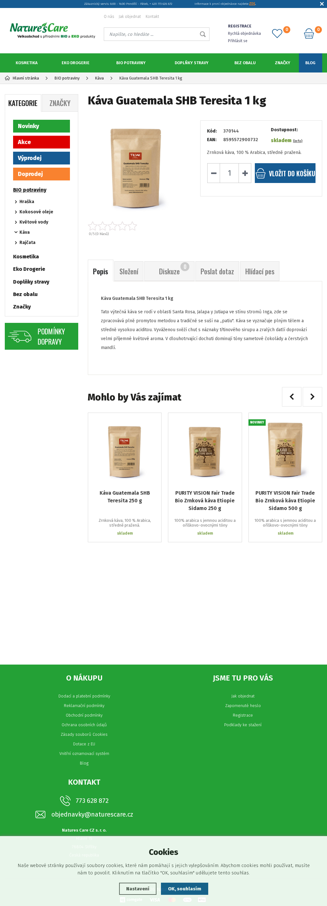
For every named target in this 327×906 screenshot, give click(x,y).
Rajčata (27, 242)
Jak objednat (130, 16)
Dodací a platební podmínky (84, 696)
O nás (109, 16)
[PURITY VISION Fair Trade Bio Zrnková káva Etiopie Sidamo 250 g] (204, 449)
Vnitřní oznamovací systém (84, 753)
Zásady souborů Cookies (84, 734)
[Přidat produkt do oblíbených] (152, 422)
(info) (297, 141)
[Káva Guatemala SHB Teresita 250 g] (124, 449)
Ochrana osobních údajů (84, 724)
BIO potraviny (131, 62)
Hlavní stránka (25, 78)
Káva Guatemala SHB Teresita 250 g (125, 497)
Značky (282, 62)
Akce (24, 142)
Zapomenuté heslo (243, 705)
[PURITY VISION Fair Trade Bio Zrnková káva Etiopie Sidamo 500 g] (285, 449)
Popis (100, 271)
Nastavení (137, 889)
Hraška (26, 201)
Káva (24, 232)
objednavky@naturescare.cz (92, 814)
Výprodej (30, 158)
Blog (310, 62)
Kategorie (22, 103)
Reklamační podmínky (84, 705)
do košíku (292, 173)
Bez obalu (245, 62)
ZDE (252, 4)
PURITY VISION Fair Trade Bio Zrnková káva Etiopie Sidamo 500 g (285, 500)
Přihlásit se (237, 41)
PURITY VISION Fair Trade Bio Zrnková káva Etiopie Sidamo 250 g (205, 500)
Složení (128, 271)
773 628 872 (92, 800)
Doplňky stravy (192, 62)
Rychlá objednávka (244, 33)
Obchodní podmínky (84, 715)
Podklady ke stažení (243, 724)
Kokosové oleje (36, 212)
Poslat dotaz (217, 271)
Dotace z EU (84, 744)
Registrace (243, 715)
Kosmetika (27, 62)
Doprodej (30, 174)
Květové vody (33, 222)
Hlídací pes (259, 271)
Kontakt (152, 16)
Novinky (28, 126)
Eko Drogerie (75, 62)
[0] (277, 33)
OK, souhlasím (184, 889)
